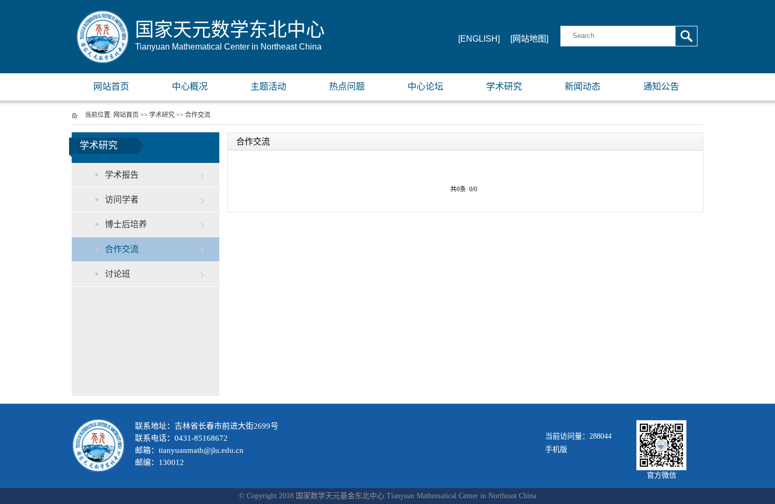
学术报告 (122, 174)
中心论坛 (425, 87)
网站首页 (111, 87)
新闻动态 (582, 87)
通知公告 (661, 87)
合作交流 (197, 115)
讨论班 (117, 273)
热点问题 (347, 87)
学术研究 (504, 87)
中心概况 (190, 87)
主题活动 (268, 87)
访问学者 (122, 199)
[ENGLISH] (479, 38)
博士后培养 (126, 224)
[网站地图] (529, 38)
